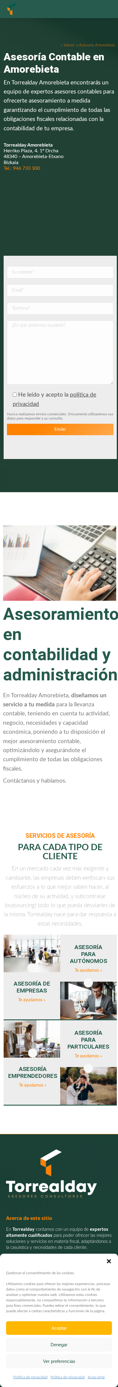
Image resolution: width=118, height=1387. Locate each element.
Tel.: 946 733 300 (22, 168)
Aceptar (59, 1328)
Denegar (59, 1344)
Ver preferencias (59, 1361)
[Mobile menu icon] (106, 9)
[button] (109, 1261)
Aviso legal (96, 1377)
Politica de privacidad (30, 1377)
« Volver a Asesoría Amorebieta (88, 45)
